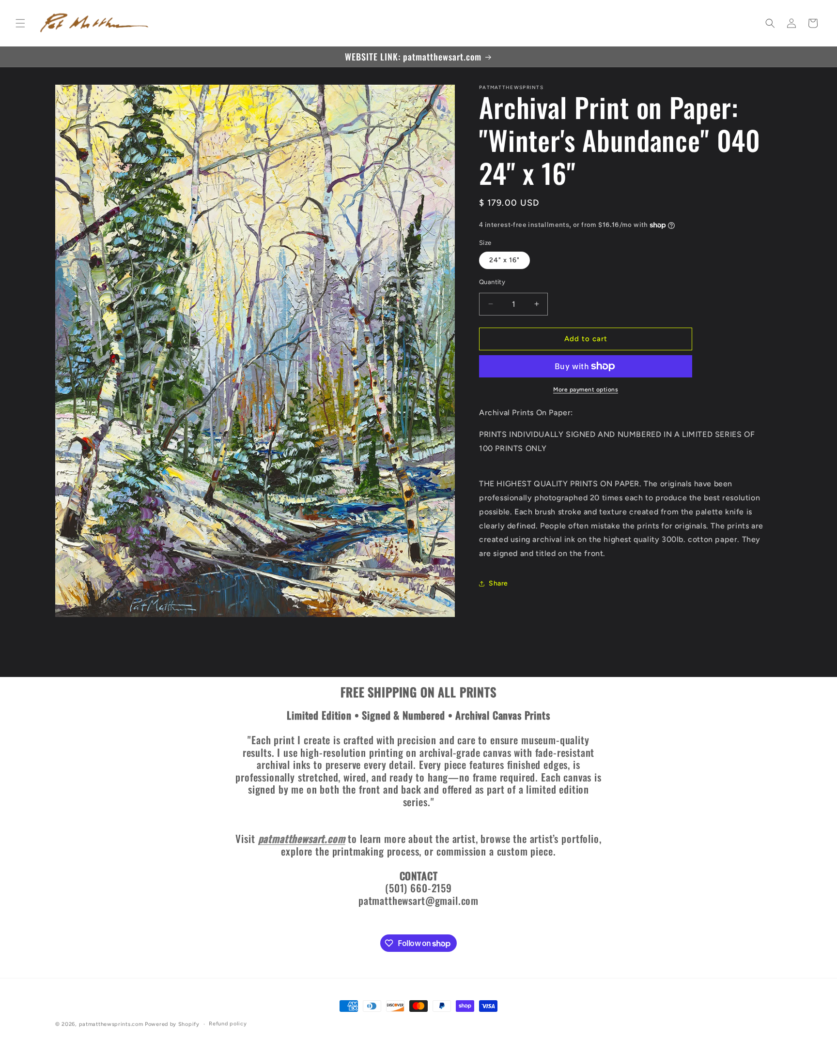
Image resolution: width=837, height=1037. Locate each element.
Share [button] (498, 583)
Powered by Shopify (172, 1024)
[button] (20, 23)
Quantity (492, 282)
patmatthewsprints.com (111, 1024)
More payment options (585, 389)
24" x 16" (504, 260)
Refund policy (228, 1024)
